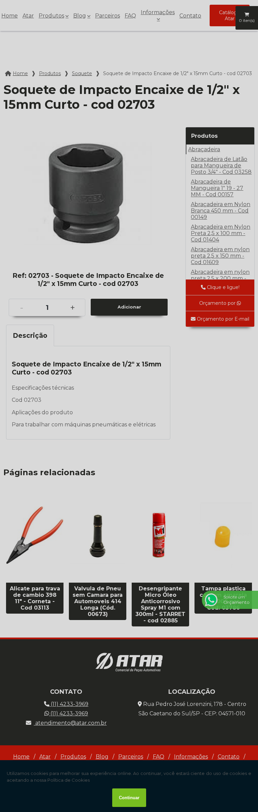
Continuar (129, 797)
